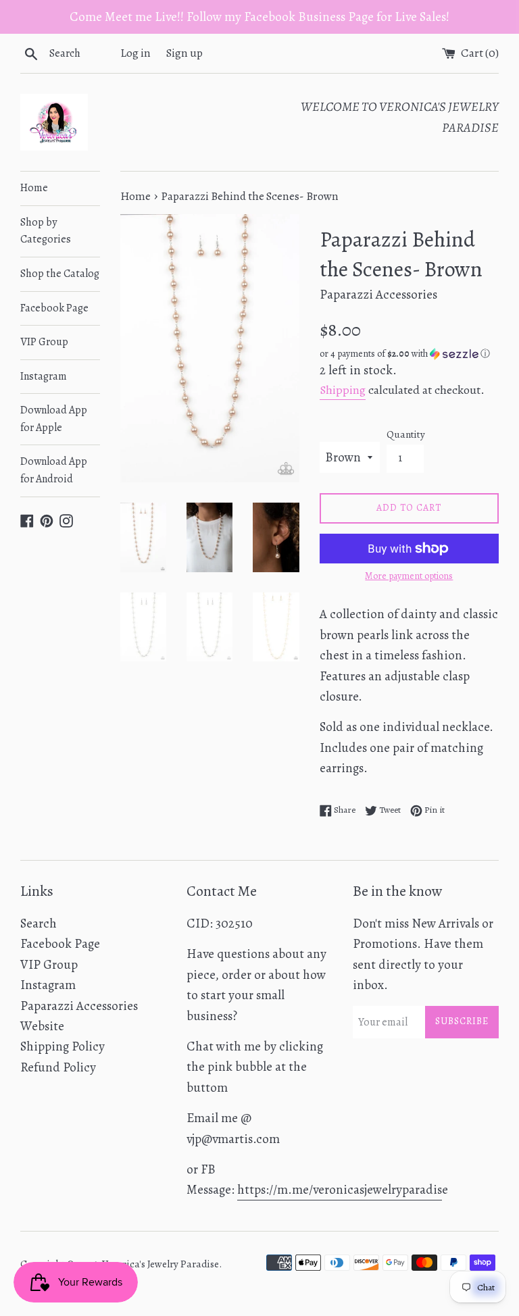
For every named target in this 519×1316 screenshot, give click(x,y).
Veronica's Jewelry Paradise (160, 1264)
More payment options (409, 576)
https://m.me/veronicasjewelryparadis (339, 1189)
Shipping (343, 390)
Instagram (43, 376)
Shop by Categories (45, 231)
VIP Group (44, 341)
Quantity (406, 434)
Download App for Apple (53, 419)
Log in (135, 53)
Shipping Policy (62, 1046)
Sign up (184, 53)
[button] (409, 353)
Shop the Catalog (59, 273)
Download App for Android (53, 470)
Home (34, 187)
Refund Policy (58, 1067)
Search (38, 923)
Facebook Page (54, 308)
